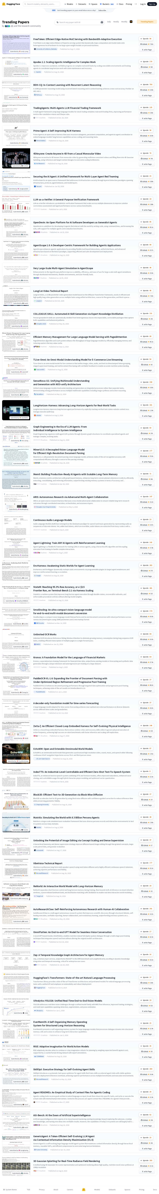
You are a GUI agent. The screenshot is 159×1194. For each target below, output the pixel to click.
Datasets (82, 4)
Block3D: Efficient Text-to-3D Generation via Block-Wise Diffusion (68, 794)
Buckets (108, 4)
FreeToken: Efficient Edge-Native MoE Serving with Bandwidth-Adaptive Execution (77, 39)
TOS (28, 1189)
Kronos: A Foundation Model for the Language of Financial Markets (69, 657)
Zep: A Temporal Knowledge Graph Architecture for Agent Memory (68, 955)
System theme (11, 1189)
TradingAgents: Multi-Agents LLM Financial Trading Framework (67, 107)
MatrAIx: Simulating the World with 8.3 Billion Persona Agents (66, 817)
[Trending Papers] (131, 21)
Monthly (124, 22)
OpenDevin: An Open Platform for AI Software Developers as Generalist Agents (75, 222)
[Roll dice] (102, 22)
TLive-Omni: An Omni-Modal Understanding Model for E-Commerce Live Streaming (78, 359)
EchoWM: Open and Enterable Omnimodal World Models (63, 748)
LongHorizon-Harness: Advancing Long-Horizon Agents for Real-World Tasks (74, 405)
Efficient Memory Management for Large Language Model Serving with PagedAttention (80, 336)
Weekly (116, 22)
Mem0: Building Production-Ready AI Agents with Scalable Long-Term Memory (75, 474)
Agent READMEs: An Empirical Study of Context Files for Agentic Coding (71, 1092)
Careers (70, 1189)
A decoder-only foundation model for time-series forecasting (66, 703)
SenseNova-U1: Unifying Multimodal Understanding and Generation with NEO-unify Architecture (61, 382)
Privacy (42, 1189)
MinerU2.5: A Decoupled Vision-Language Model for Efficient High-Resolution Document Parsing (59, 451)
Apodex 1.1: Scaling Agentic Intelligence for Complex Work (64, 62)
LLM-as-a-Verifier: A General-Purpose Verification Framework (66, 199)
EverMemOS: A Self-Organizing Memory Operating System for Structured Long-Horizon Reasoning (60, 1023)
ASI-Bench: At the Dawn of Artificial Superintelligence (62, 1115)
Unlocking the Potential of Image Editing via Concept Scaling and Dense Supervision (78, 840)
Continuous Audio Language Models (52, 520)
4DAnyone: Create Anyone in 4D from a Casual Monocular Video (67, 153)
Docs (121, 4)
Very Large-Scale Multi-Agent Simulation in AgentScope (63, 268)
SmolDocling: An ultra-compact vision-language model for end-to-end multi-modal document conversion (62, 611)
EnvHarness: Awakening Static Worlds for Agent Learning (64, 565)
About (56, 1189)
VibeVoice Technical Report (47, 863)
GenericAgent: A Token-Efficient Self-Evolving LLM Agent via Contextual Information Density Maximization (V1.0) (64, 1138)
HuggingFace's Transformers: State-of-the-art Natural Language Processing (74, 977)
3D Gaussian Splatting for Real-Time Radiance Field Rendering (66, 1161)
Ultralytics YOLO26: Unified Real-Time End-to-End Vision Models (67, 1000)
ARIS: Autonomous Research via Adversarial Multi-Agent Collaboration (70, 497)
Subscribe (102, 10)
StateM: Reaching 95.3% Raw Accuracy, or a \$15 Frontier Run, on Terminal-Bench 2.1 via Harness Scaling (63, 588)
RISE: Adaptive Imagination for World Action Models (61, 1046)
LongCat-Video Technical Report (50, 290)
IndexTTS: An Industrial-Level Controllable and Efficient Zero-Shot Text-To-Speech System (81, 771)
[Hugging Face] (83, 1189)
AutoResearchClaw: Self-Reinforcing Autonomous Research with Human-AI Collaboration (81, 909)
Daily (109, 22)
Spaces (94, 4)
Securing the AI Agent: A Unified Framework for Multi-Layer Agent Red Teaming (76, 176)
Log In (143, 4)
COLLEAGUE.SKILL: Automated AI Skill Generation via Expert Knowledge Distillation (78, 313)
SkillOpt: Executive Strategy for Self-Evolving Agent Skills (64, 1069)
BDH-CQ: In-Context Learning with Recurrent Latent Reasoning (67, 84)
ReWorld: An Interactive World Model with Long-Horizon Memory (68, 886)
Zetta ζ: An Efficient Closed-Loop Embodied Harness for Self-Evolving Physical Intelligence (82, 726)
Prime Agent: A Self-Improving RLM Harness (57, 130)
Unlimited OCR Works (44, 634)
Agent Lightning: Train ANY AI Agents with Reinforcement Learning (69, 542)
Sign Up (152, 4)
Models (70, 4)
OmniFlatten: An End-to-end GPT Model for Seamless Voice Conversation (72, 932)
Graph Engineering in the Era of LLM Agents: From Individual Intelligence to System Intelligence (60, 428)
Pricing (129, 4)
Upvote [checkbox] (147, 38)
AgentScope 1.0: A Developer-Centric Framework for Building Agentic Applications (77, 245)
